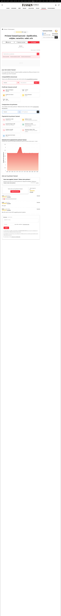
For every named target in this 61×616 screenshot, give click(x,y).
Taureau (7, 90)
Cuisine (11, 1)
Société (40, 1)
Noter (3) (9, 42)
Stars (43, 1)
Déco (19, 1)
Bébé (19, 8)
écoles (37, 8)
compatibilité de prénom (31, 79)
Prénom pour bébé (6, 56)
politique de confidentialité (15, 236)
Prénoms (43, 8)
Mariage (29, 1)
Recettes (15, 1)
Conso (8, 8)
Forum (58, 1)
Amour (25, 1)
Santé (36, 1)
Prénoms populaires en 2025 (15, 56)
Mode (4, 1)
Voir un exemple (55, 33)
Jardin (22, 1)
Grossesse (13, 8)
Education (31, 8)
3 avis (25, 32)
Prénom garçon (11, 29)
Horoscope (51, 1)
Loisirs (46, 1)
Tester (36, 82)
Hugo (55, 1)
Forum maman (51, 8)
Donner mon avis (15, 191)
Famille (33, 1)
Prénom (5, 29)
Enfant (24, 8)
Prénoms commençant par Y (26, 56)
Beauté (7, 1)
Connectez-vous (26, 224)
